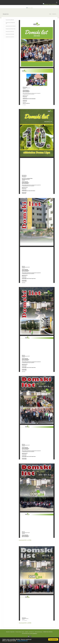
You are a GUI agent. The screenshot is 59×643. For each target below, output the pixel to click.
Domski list (31, 631)
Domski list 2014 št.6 (10, 34)
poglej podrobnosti (22, 640)
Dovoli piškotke (53, 639)
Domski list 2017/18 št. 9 (10, 26)
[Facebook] (30, 636)
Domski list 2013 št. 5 (10, 36)
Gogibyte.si (35, 633)
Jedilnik (26, 631)
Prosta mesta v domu (20, 631)
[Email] (28, 636)
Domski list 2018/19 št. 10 (10, 23)
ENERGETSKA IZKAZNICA (47, 631)
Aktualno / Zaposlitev (10, 631)
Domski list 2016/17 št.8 (10, 28)
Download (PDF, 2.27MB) (25, 540)
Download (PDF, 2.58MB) (25, 622)
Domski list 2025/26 (10, 19)
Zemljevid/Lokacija (38, 631)
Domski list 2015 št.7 (10, 31)
